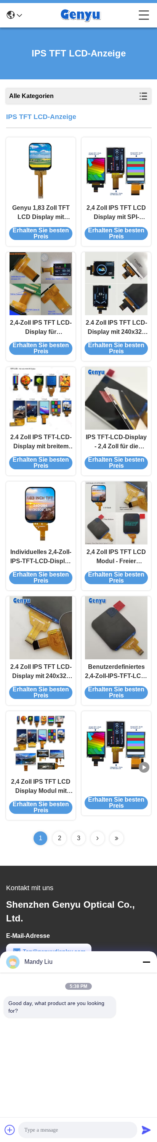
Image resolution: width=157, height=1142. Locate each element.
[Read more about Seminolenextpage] (97, 838)
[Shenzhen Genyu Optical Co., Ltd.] (80, 15)
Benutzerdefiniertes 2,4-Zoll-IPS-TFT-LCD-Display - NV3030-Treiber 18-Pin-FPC (116, 672)
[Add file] (10, 1129)
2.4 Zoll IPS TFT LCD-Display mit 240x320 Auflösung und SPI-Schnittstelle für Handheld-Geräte (41, 672)
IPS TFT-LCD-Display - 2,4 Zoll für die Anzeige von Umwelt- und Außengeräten (116, 442)
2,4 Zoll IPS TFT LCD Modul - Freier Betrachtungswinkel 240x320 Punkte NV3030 (116, 557)
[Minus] (146, 961)
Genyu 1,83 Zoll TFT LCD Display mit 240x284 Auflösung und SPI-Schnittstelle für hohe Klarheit (41, 213)
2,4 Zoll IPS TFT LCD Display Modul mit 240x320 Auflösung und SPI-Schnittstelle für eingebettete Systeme (41, 787)
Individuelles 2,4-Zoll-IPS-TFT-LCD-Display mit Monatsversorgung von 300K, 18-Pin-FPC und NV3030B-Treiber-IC (40, 557)
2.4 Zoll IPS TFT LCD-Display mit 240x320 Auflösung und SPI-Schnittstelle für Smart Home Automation (116, 328)
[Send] (146, 1129)
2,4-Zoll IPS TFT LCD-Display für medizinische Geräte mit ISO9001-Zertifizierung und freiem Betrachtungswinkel (41, 328)
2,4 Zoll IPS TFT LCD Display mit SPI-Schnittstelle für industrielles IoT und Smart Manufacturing (116, 213)
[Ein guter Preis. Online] (116, 742)
